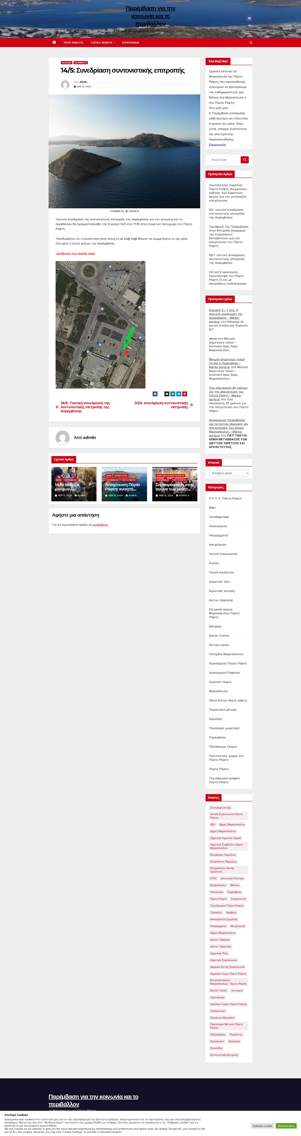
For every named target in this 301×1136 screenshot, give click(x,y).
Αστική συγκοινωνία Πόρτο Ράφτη (226, 816)
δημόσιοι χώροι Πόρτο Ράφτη (228, 973)
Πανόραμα (216, 892)
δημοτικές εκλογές (222, 591)
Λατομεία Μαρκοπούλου (226, 654)
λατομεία (237, 990)
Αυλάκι (214, 563)
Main (58, 480)
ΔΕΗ (212, 824)
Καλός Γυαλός (219, 635)
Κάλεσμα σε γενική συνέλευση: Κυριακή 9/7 (228, 325)
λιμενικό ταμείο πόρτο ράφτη (228, 1004)
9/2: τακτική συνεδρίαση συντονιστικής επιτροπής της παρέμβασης (227, 213)
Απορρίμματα (218, 535)
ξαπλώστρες (218, 1010)
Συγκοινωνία (238, 898)
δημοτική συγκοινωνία (223, 960)
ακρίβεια (231, 912)
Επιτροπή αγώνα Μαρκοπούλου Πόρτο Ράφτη (224, 613)
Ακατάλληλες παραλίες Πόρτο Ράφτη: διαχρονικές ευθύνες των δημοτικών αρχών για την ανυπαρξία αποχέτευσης (228, 192)
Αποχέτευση (121, 476)
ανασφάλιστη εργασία (223, 919)
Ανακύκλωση (218, 526)
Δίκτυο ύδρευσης (221, 600)
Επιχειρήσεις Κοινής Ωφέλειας (222, 870)
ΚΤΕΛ (213, 878)
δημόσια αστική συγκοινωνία (227, 966)
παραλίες (215, 719)
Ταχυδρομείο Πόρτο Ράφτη (227, 905)
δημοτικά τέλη (219, 953)
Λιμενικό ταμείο (220, 682)
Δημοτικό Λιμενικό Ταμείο (225, 838)
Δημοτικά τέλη (219, 581)
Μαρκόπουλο (218, 691)
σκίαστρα (234, 1041)
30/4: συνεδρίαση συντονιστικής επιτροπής (161, 405)
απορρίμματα (218, 926)
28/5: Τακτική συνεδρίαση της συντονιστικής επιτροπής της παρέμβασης (85, 407)
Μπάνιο (234, 885)
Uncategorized (219, 517)
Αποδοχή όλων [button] (286, 1125)
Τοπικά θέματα (102, 42)
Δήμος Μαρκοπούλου (232, 824)
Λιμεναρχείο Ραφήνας (224, 672)
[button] (251, 42)
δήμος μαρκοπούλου (223, 932)
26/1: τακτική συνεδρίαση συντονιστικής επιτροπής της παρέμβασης (227, 259)
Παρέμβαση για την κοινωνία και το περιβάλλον (150, 16)
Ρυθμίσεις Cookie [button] (262, 1125)
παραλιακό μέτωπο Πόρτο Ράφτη (226, 1026)
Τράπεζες (216, 912)
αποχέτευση (237, 926)
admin (83, 81)
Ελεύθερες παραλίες (223, 854)
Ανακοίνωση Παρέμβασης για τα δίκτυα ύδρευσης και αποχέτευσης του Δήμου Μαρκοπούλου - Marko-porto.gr (228, 427)
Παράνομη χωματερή (224, 728)
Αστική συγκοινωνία (223, 554)
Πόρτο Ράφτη (129, 480)
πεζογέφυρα (218, 1034)
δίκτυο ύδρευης (220, 939)
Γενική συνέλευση (221, 572)
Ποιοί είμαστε (73, 42)
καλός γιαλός (218, 990)
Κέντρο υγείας (219, 645)
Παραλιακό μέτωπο (223, 709)
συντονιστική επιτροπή (224, 1054)
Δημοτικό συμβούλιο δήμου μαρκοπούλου (226, 846)
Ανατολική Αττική (220, 807)
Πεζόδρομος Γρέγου (223, 746)
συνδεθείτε (100, 524)
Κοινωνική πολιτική (232, 878)
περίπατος (236, 1034)
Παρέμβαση (81, 63)
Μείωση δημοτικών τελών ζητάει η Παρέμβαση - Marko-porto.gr (227, 363)
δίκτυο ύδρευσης (220, 946)
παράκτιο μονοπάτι (222, 1017)
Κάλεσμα (66, 63)
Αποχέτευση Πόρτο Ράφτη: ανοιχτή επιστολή (122, 489)
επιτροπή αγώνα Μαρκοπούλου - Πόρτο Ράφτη (228, 982)
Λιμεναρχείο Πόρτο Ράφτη (228, 663)
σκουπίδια (216, 1048)
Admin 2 (184, 495)
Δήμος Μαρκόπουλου (223, 831)
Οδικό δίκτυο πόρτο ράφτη (170, 476)
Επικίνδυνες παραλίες (223, 861)
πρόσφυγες (217, 1041)
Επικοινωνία (130, 42)
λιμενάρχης (217, 997)
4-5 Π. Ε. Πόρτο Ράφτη (225, 498)
